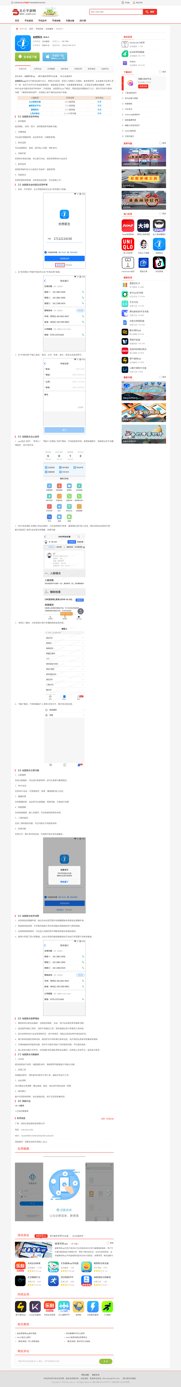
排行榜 (83, 20)
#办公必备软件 (66, 76)
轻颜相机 (128, 104)
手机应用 (39, 29)
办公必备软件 (77, 1236)
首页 (17, 20)
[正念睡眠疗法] (20, 1281)
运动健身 (49, 29)
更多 (112, 1243)
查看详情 (143, 86)
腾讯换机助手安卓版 (139, 311)
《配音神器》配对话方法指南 (78, 1341)
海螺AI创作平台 (144, 79)
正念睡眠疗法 (34, 1277)
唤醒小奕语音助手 (132, 125)
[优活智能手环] (53, 1281)
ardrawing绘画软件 (132, 115)
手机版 (127, 3)
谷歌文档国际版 (137, 321)
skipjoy (133, 61)
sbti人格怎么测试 (24, 1337)
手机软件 (42, 20)
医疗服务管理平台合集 (59, 1236)
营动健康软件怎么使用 (75, 1333)
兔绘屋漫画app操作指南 (26, 1333)
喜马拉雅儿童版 (131, 98)
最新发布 (96, 1375)
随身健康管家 (130, 120)
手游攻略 (56, 20)
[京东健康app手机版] (53, 1267)
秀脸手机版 (135, 340)
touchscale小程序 (137, 42)
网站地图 (85, 1375)
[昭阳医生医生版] (86, 1267)
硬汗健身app (135, 358)
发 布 (106, 1361)
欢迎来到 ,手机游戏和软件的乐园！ (30, 3)
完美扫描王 (129, 136)
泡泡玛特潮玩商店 (138, 349)
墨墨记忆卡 (135, 283)
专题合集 (70, 20)
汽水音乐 (128, 109)
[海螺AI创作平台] (130, 83)
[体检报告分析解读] (86, 1281)
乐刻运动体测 (34, 1263)
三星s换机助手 (131, 93)
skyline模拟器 (130, 131)
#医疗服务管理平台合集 (47, 76)
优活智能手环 (67, 1277)
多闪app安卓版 (136, 293)
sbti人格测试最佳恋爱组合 (76, 1337)
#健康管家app (29, 76)
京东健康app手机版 (70, 1263)
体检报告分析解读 (102, 1277)
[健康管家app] (34, 1250)
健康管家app (41, 1236)
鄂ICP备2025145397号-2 (102, 1382)
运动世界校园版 (137, 52)
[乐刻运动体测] (20, 1267)
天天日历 (134, 302)
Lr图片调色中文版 (138, 368)
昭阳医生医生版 (101, 1263)
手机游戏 (29, 20)
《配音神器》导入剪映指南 (28, 1341)
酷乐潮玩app (135, 330)
